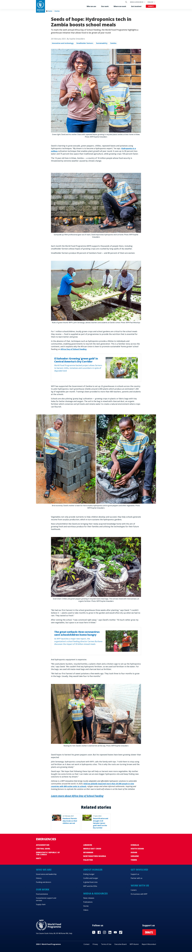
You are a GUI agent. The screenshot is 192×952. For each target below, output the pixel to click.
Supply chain (41, 904)
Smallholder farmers (84, 43)
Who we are (91, 6)
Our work (105, 6)
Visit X (93, 932)
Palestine (88, 860)
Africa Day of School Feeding (73, 349)
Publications (87, 902)
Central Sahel (43, 848)
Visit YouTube (115, 932)
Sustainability (101, 43)
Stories (57, 11)
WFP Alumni (134, 944)
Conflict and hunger (90, 878)
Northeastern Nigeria (94, 856)
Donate (151, 6)
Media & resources (136, 2)
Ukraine (135, 856)
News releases (88, 898)
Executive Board (120, 944)
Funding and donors (43, 882)
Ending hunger (88, 874)
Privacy (95, 944)
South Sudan (137, 848)
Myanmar (88, 852)
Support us (135, 874)
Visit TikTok (120, 932)
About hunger (92, 869)
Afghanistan (42, 845)
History (39, 878)
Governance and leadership (46, 874)
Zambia (113, 43)
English (150, 2)
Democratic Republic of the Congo (48, 853)
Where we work (120, 6)
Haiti (38, 858)
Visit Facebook (99, 932)
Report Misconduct (149, 944)
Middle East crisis (92, 848)
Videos (85, 910)
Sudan (134, 852)
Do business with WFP (139, 894)
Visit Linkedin (109, 932)
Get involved (136, 6)
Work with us (140, 885)
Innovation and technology (63, 43)
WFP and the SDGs (90, 886)
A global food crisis (90, 882)
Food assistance (42, 894)
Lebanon (87, 845)
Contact (86, 944)
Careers (134, 890)
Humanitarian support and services (46, 899)
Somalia (135, 845)
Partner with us (136, 878)
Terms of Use (106, 944)
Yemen (134, 860)
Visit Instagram (104, 932)
